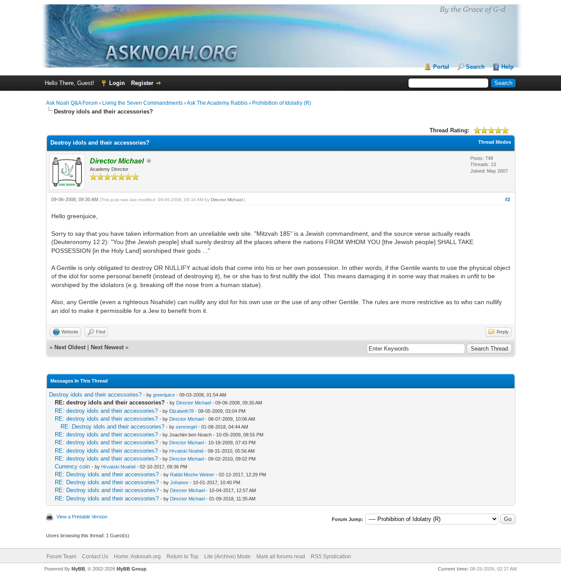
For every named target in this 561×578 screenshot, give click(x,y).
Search (475, 67)
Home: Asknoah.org (137, 556)
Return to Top (183, 556)
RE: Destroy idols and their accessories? (112, 426)
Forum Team (61, 556)
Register (142, 83)
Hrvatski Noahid (186, 451)
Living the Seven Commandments (142, 103)
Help (507, 67)
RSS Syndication (331, 556)
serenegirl (186, 426)
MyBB (78, 568)
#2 (507, 199)
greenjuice (164, 394)
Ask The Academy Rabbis (217, 103)
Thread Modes (494, 142)
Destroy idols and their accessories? (95, 394)
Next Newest (107, 347)
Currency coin (72, 466)
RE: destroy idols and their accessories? (106, 411)
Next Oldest (69, 347)
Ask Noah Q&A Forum (72, 103)
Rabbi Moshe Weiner (192, 474)
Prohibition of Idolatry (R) (281, 103)
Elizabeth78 (181, 411)
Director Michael (227, 199)
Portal (441, 67)
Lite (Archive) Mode (227, 556)
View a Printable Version (82, 516)
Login (117, 83)
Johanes (179, 482)
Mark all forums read (280, 556)
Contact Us (95, 556)
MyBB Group (131, 568)
